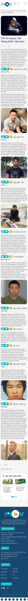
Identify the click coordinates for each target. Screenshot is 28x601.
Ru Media (19, 594)
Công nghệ (11, 11)
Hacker (6, 465)
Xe (13, 575)
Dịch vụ (3, 575)
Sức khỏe (16, 578)
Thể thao (4, 578)
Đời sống (4, 572)
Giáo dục (15, 572)
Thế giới (15, 569)
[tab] (12, 496)
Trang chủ (4, 11)
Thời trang (4, 569)
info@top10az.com (11, 543)
